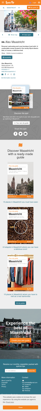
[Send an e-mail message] (25, 134)
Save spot (27, 35)
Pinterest (27, 390)
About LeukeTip (6, 380)
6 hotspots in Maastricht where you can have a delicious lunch (20, 248)
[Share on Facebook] (16, 134)
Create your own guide (21, 340)
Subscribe (32, 371)
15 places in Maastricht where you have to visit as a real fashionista (20, 295)
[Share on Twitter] (20, 134)
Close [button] (20, 407)
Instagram (27, 388)
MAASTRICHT (11, 8)
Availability (7, 57)
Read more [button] (10, 402)
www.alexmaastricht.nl (8, 71)
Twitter (26, 386)
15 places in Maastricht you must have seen (20, 202)
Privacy (3, 386)
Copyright (4, 382)
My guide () (34, 7)
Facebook (27, 384)
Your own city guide (22, 123)
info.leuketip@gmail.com (29, 382)
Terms (3, 384)
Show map (13, 35)
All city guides (20, 303)
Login (34, 3)
